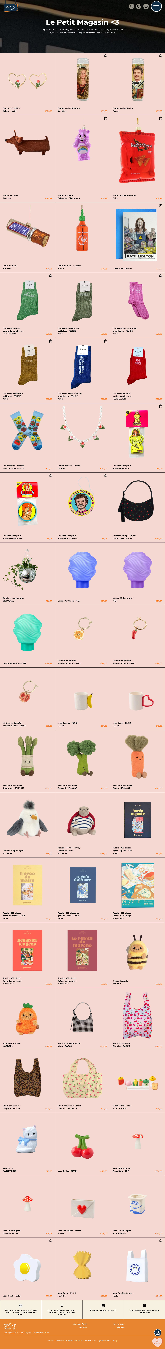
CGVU (72, 1341)
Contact (79, 1341)
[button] (157, 1332)
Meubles (83, 1327)
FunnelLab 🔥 (111, 1340)
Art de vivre (118, 1324)
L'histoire (120, 1327)
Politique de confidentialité (58, 1341)
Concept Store (80, 1324)
